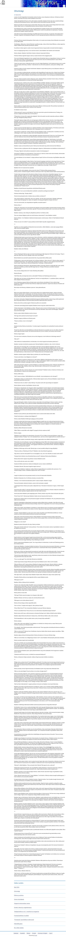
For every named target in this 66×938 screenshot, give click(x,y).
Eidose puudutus (19, 895)
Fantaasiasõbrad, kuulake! (21, 915)
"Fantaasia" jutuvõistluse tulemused (24, 919)
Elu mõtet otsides (19, 927)
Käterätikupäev (18, 923)
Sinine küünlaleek (19, 899)
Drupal (35, 935)
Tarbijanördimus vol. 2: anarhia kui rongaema (26, 911)
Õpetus (28, 933)
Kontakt (34, 933)
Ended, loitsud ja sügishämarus (23, 907)
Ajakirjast (16, 933)
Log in (50, 933)
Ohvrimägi (17, 891)
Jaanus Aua (18, 14)
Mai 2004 (16, 887)
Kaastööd (22, 933)
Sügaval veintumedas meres (22, 903)
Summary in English (42, 933)
